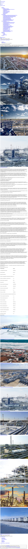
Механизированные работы (6, 24)
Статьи (4, 33)
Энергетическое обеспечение (6, 31)
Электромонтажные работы (6, 28)
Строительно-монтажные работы (7, 25)
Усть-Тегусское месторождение (7, 18)
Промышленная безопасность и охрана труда (8, 9)
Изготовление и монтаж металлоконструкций (9, 22)
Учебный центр (5, 10)
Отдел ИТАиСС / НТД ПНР (6, 29)
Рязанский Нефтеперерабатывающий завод (8, 19)
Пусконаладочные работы (6, 30)
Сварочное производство (6, 21)
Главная (3, 7)
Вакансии (3, 540)
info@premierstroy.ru (2, 37)
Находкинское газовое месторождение (8, 20)
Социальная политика (6, 8)
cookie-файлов (18, 547)
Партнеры (3, 32)
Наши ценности (5, 13)
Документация (5, 34)
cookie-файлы (8, 545)
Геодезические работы (6, 23)
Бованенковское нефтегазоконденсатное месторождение (10, 15)
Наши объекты (3, 14)
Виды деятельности (4, 539)
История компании (5, 12)
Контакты (3, 35)
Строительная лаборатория (6, 27)
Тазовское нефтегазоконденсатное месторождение (9, 16)
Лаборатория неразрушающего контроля (8, 26)
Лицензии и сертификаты (6, 11)
